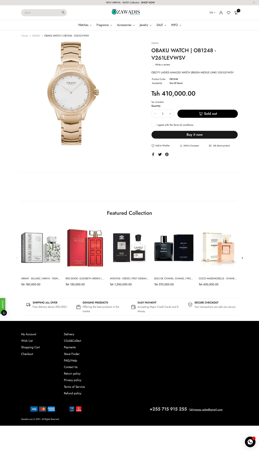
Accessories (124, 25)
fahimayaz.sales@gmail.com (206, 410)
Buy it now (195, 134)
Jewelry (144, 25)
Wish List (27, 341)
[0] (236, 12)
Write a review (162, 64)
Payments (70, 347)
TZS (211, 12)
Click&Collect (72, 341)
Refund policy (72, 393)
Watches (83, 25)
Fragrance (103, 25)
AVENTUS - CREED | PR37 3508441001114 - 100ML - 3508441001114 (147, 278)
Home (25, 36)
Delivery (69, 334)
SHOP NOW (148, 2)
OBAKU (36, 36)
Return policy (72, 374)
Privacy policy (72, 380)
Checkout (27, 354)
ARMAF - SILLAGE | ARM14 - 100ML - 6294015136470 (50, 278)
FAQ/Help (70, 360)
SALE (160, 25)
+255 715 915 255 (168, 409)
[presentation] (16, 257)
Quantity (156, 106)
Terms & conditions (183, 125)
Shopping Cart (30, 347)
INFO (175, 25)
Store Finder (71, 354)
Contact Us (71, 367)
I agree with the (175, 125)
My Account (28, 334)
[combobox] (44, 12)
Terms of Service (74, 387)
